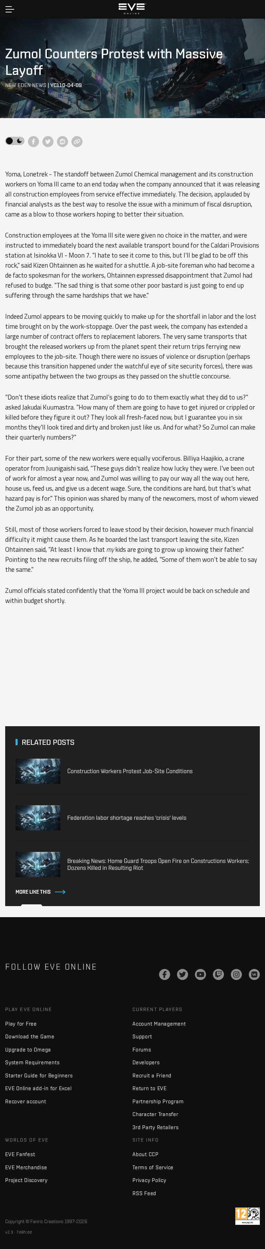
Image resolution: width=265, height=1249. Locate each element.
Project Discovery (26, 1180)
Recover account (25, 1101)
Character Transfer (155, 1114)
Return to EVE (149, 1088)
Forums (141, 1050)
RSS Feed (144, 1193)
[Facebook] (164, 974)
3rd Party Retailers (155, 1127)
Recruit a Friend (151, 1075)
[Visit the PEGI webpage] (247, 1216)
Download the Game (30, 1036)
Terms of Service (153, 1167)
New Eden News (25, 85)
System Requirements (32, 1062)
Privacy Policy (149, 1180)
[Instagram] (236, 974)
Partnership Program (158, 1101)
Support (142, 1036)
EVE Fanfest (20, 1154)
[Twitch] (218, 974)
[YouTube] (200, 974)
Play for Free (21, 1024)
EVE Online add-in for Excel (38, 1088)
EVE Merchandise (26, 1167)
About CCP (145, 1154)
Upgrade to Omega (28, 1050)
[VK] (254, 974)
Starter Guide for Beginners (38, 1075)
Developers (146, 1062)
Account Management (159, 1024)
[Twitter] (182, 974)
